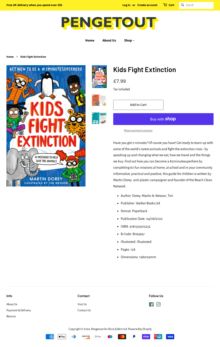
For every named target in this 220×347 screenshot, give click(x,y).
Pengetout (97, 329)
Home (89, 40)
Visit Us (82, 304)
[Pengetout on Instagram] (158, 305)
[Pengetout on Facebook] (151, 305)
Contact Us (84, 310)
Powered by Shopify (140, 329)
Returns (11, 316)
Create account (147, 5)
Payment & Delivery (18, 310)
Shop (128, 40)
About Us (109, 40)
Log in (126, 5)
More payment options (138, 130)
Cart (171, 5)
